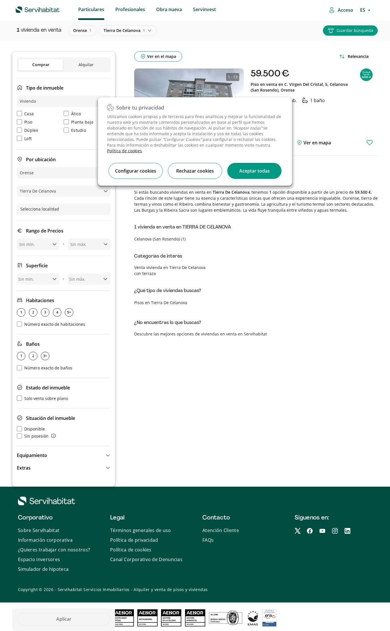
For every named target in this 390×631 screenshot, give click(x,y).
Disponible (34, 429)
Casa (29, 113)
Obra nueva (169, 9)
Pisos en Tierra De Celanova (160, 302)
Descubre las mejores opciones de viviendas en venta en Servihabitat (200, 334)
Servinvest (204, 9)
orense (82, 30)
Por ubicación (41, 159)
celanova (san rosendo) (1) (160, 239)
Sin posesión (36, 436)
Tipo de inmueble (44, 88)
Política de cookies (124, 150)
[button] (63, 455)
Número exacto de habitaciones (54, 324)
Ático (76, 113)
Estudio (78, 130)
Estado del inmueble (48, 388)
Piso (28, 122)
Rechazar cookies (195, 171)
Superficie (37, 265)
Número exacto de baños (48, 368)
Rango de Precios (44, 231)
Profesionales (130, 9)
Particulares (91, 9)
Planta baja (82, 122)
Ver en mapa (316, 142)
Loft (28, 138)
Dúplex (31, 130)
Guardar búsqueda (355, 30)
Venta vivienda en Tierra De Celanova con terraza (170, 270)
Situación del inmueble (50, 418)
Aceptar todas (254, 171)
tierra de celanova (124, 30)
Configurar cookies (135, 171)
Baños (33, 344)
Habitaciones (40, 300)
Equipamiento (32, 455)
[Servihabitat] (28, 8)
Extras (24, 468)
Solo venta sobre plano (46, 398)
